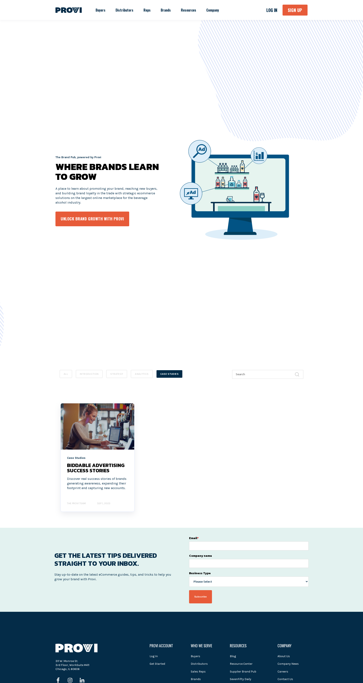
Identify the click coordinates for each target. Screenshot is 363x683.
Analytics (142, 373)
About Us (284, 656)
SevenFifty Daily (240, 679)
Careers (283, 671)
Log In (154, 656)
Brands (196, 679)
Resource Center (241, 664)
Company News (288, 664)
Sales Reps (198, 671)
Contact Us (285, 679)
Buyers (195, 656)
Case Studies (169, 373)
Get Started (157, 664)
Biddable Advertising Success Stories (96, 468)
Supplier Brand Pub (243, 671)
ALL (66, 373)
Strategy (116, 373)
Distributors (199, 664)
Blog (233, 656)
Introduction (89, 373)
